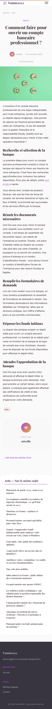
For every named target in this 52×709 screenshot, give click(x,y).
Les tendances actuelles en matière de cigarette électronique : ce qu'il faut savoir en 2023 (24, 502)
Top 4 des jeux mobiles (17, 569)
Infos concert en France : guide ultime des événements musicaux (24, 577)
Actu (13, 13)
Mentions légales (10, 687)
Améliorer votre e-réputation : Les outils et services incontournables (25, 561)
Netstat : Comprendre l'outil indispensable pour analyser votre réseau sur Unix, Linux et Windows (23, 532)
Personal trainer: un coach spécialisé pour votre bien (24, 522)
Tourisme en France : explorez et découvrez (22, 513)
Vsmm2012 (13, 3)
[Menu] (46, 3)
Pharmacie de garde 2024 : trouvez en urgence (24, 491)
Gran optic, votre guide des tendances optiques (24, 543)
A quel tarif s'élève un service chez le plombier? (24, 552)
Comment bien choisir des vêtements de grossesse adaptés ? (25, 604)
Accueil (6, 13)
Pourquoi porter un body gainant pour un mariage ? (24, 625)
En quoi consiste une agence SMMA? (23, 584)
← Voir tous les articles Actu (17, 457)
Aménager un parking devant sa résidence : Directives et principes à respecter (23, 614)
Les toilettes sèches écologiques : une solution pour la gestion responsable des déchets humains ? (25, 593)
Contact (6, 692)
